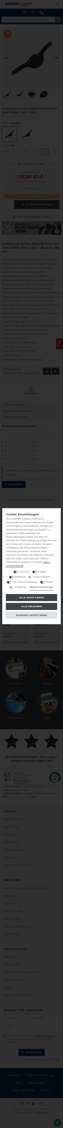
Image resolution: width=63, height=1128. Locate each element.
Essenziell (24, 571)
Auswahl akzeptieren (31, 615)
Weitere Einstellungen (41, 587)
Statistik (42, 571)
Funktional (20, 587)
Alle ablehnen (31, 606)
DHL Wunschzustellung (24, 582)
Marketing (20, 576)
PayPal (49, 582)
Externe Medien (42, 576)
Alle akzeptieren (31, 597)
